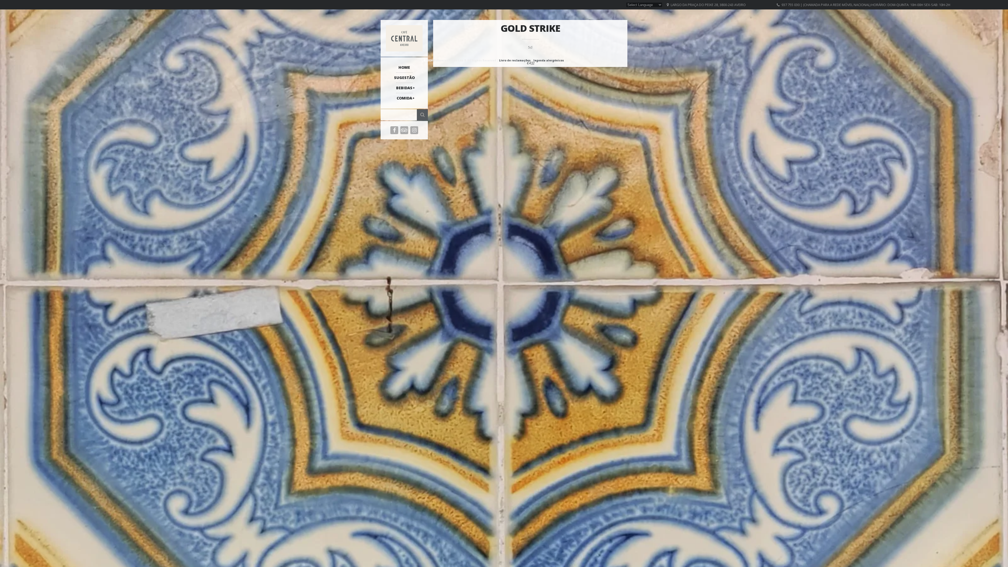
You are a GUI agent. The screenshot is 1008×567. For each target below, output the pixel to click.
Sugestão (404, 77)
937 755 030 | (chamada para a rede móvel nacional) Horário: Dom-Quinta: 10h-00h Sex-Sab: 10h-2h (865, 4)
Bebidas (404, 87)
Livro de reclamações (515, 60)
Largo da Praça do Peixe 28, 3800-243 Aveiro (708, 4)
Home (404, 67)
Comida (404, 98)
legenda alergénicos (548, 60)
